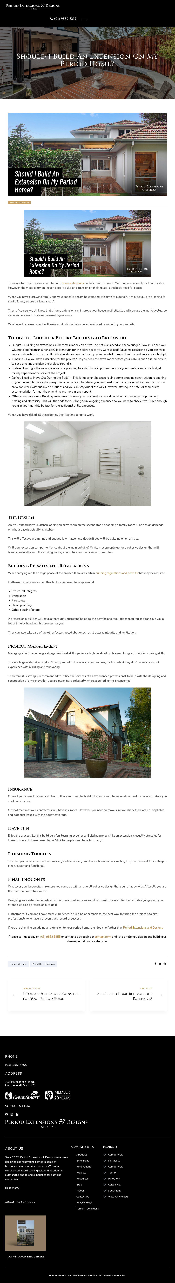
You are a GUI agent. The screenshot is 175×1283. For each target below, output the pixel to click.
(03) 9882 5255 (50, 937)
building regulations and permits (117, 573)
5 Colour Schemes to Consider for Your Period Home (46, 995)
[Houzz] (17, 1114)
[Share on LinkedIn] (160, 964)
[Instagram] (11, 1114)
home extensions (73, 283)
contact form (103, 937)
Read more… (12, 1188)
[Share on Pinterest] (165, 964)
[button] (63, 19)
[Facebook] (6, 1114)
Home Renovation (19, 202)
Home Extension (18, 964)
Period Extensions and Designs (143, 928)
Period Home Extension (43, 964)
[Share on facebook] (155, 964)
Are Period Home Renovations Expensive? (128, 995)
